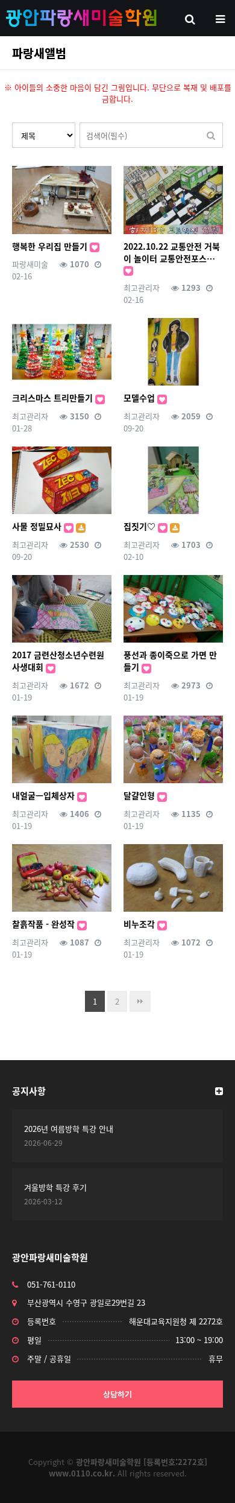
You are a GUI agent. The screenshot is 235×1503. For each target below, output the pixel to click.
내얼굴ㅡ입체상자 (44, 795)
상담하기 (117, 1394)
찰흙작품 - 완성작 (44, 924)
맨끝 (140, 1001)
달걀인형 (140, 795)
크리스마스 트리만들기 (53, 398)
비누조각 (140, 924)
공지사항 (29, 1091)
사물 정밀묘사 (38, 526)
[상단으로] (208, 1476)
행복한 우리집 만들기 (51, 246)
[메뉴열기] (220, 18)
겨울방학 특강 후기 (55, 1187)
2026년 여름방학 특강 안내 (68, 1128)
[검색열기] (190, 18)
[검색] (211, 135)
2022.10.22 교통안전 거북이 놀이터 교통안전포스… (172, 252)
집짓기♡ (141, 526)
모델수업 (140, 398)
